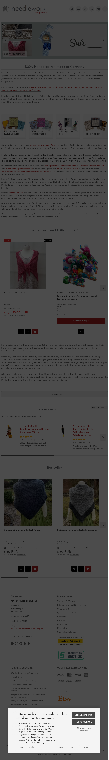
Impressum (84, 748)
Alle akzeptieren (83, 715)
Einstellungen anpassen (85, 729)
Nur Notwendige (84, 722)
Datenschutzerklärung (67, 748)
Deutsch (22, 748)
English (32, 748)
